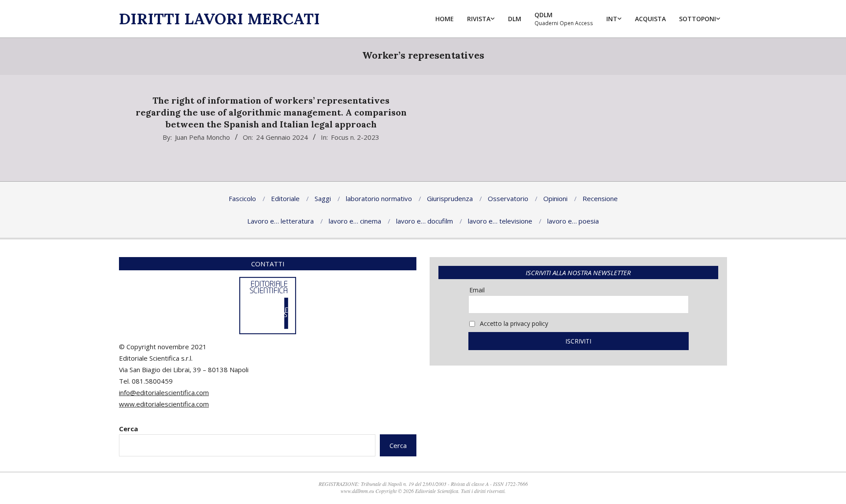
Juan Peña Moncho (202, 137)
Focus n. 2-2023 (355, 137)
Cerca (128, 428)
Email (477, 290)
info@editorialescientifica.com (164, 392)
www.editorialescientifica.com (164, 403)
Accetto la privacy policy (513, 323)
